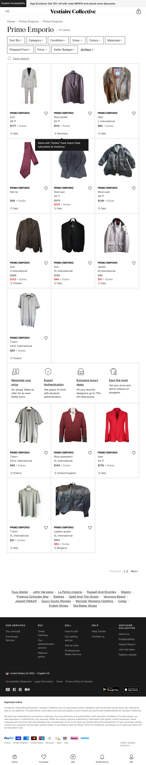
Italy (66, 742)
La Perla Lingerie (70, 592)
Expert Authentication (54, 382)
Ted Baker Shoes (85, 606)
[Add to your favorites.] (46, 113)
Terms (59, 681)
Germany (50, 742)
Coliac (122, 601)
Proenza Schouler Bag (32, 596)
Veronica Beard (114, 596)
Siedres (58, 596)
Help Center (99, 631)
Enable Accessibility (13, 3)
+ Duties (22, 126)
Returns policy (42, 655)
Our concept (13, 631)
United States (37, 742)
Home (11, 21)
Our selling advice (71, 638)
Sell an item (72, 645)
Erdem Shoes (58, 606)
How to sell (71, 631)
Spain (59, 742)
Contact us (98, 636)
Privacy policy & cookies (79, 681)
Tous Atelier (19, 592)
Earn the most (118, 380)
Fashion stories (127, 655)
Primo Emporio (29, 21)
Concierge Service (12, 638)
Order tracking (43, 633)
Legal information (43, 681)
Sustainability (127, 639)
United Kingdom (20, 742)
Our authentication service (46, 644)
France (7, 742)
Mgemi (126, 592)
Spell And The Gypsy (84, 596)
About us (124, 634)
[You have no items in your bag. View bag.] (138, 11)
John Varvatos (43, 592)
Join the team (127, 649)
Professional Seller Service (73, 652)
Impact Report (127, 644)
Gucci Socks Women (56, 601)
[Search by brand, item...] (7, 11)
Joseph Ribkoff (26, 601)
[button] (138, 11)
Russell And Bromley (101, 592)
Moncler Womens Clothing (94, 601)
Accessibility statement (18, 681)
